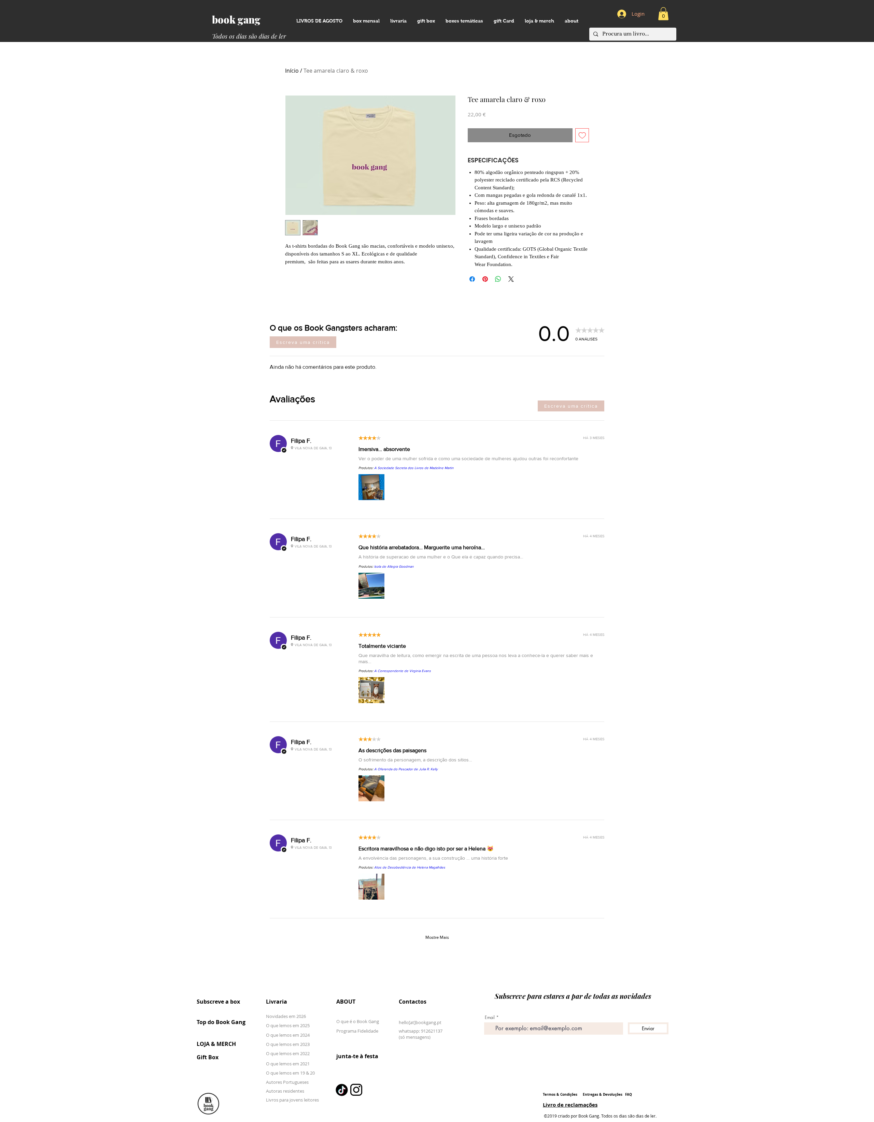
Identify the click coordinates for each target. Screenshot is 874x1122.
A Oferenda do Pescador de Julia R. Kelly (406, 769)
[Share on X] (511, 279)
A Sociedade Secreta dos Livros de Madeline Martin (414, 468)
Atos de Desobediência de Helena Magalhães (409, 867)
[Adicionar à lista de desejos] (582, 135)
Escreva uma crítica (303, 342)
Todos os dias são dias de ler (249, 36)
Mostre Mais (437, 937)
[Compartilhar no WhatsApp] (498, 279)
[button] (571, 21)
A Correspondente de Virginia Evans (402, 671)
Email (490, 1017)
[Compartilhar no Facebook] (472, 279)
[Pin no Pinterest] (485, 279)
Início (292, 70)
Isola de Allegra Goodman (394, 566)
